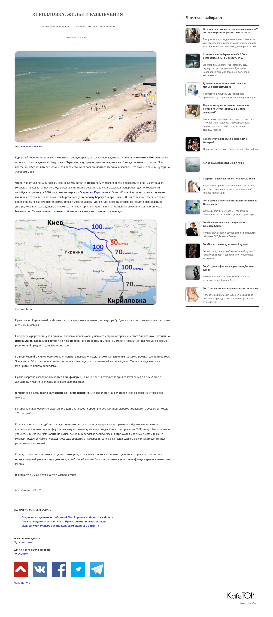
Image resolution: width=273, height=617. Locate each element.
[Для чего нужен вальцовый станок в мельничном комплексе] (194, 89)
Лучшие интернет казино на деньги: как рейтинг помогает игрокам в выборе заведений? (226, 109)
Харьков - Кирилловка (95, 192)
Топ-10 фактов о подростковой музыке (225, 244)
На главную (22, 582)
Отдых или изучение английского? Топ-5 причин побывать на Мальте (67, 517)
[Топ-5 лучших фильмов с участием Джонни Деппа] (194, 272)
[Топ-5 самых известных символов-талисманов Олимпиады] (194, 207)
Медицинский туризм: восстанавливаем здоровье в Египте (60, 525)
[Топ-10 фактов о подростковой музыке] (194, 250)
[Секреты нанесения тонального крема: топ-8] (194, 185)
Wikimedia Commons (31, 146)
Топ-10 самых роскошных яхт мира (223, 162)
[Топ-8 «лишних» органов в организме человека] (194, 294)
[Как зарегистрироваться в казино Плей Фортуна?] (194, 144)
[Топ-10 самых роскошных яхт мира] (194, 164)
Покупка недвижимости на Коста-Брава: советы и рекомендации (63, 521)
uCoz (254, 603)
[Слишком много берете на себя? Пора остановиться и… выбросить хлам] (194, 60)
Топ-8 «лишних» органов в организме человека (230, 288)
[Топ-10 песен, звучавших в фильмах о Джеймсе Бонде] (194, 229)
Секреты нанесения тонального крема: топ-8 (229, 178)
